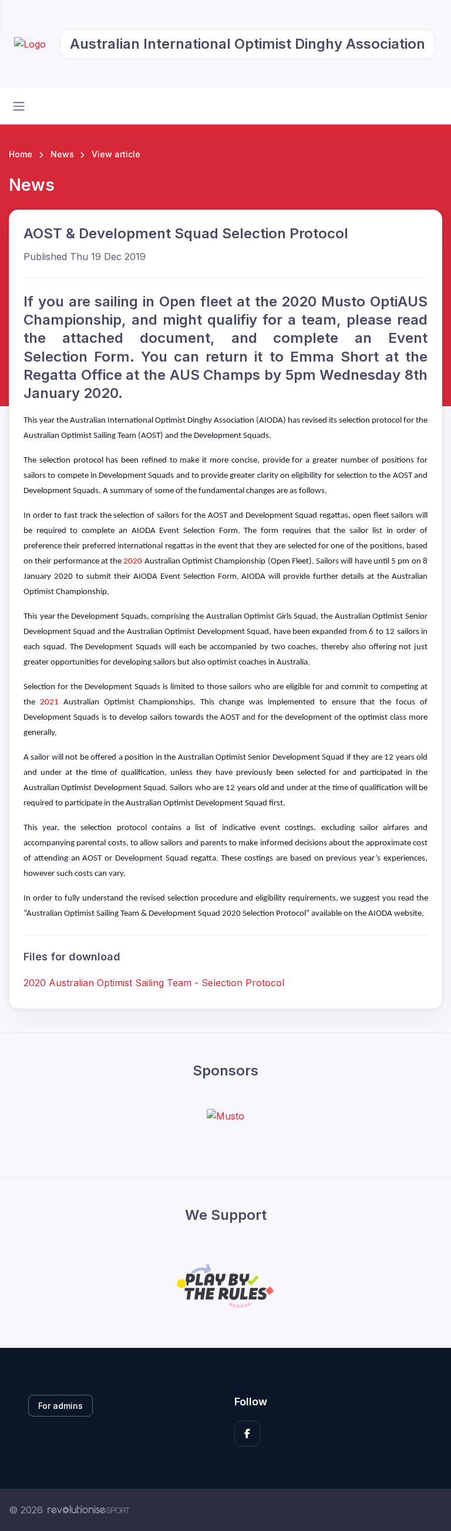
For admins (60, 1406)
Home (20, 154)
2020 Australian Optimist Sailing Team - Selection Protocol (153, 983)
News (62, 154)
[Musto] (225, 1115)
